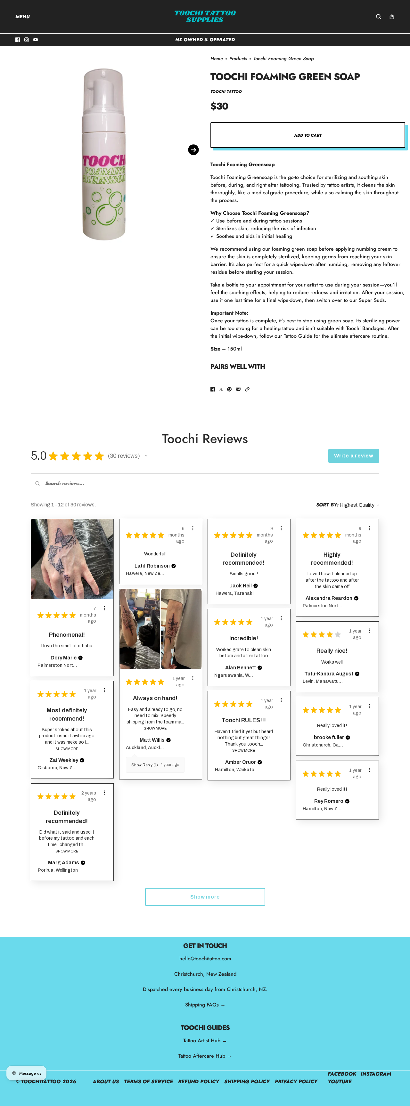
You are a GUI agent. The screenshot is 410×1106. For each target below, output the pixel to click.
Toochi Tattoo (226, 91)
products (238, 59)
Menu (22, 16)
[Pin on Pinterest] (229, 389)
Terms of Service (148, 1081)
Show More (155, 728)
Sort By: (327, 504)
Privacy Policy (296, 1081)
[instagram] (26, 39)
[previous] (11, 149)
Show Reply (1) (144, 765)
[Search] (378, 17)
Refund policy (198, 1081)
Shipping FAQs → (205, 1004)
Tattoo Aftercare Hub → (205, 1056)
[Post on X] (221, 389)
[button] (247, 389)
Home (216, 59)
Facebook (342, 1074)
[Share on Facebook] (212, 389)
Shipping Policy (247, 1081)
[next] (193, 149)
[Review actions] (104, 608)
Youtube (340, 1081)
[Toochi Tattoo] (205, 16)
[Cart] (392, 17)
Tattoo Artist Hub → (205, 1040)
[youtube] (35, 39)
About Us (106, 1081)
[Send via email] (238, 389)
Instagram (376, 1074)
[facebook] (17, 39)
